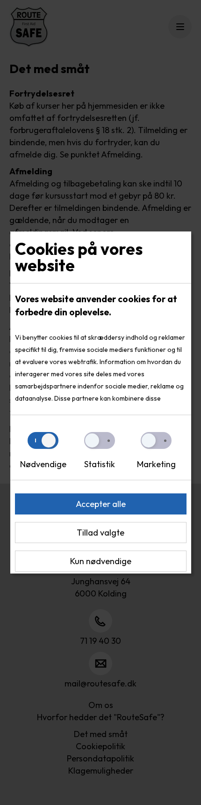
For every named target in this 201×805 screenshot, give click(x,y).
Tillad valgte (100, 532)
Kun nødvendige (100, 561)
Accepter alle (101, 504)
